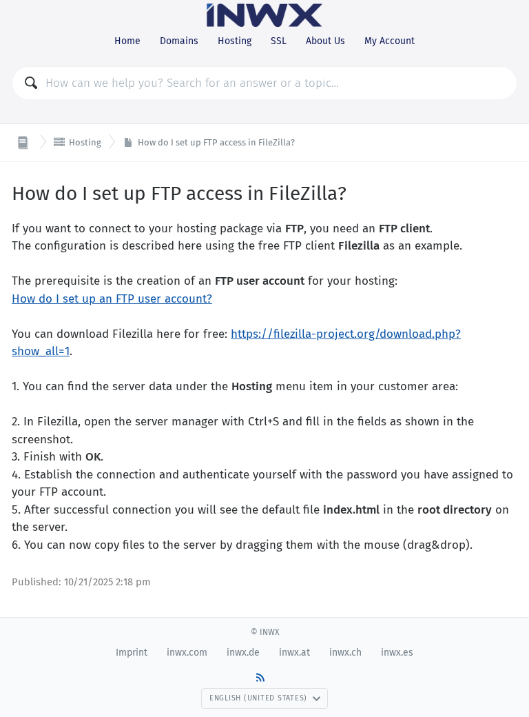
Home (127, 41)
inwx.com (187, 652)
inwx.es (397, 652)
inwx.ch (345, 652)
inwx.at (294, 652)
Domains (179, 41)
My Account (389, 41)
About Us (325, 41)
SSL (279, 41)
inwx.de (243, 652)
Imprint (131, 652)
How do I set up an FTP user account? (112, 299)
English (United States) (258, 698)
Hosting (234, 41)
